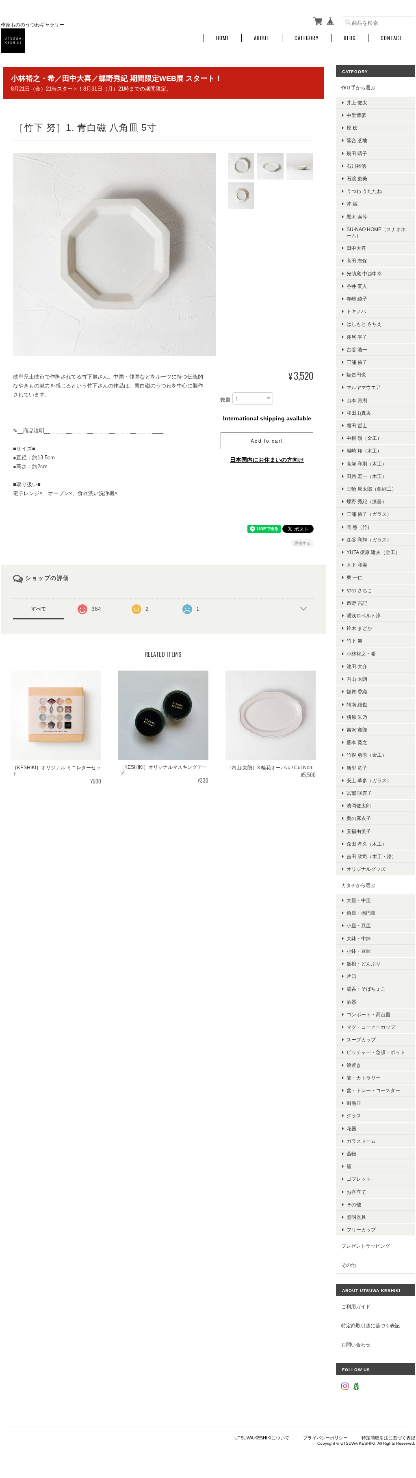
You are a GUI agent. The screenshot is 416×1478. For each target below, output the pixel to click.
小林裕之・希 (361, 653)
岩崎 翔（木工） (364, 450)
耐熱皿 (354, 1103)
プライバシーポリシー (325, 1437)
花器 (351, 1128)
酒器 (351, 1001)
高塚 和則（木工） (367, 463)
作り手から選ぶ (358, 87)
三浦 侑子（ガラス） (369, 514)
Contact (392, 38)
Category (307, 38)
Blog (350, 38)
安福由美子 (359, 831)
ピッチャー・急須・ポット (376, 1052)
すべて (38, 609)
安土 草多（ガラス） (369, 780)
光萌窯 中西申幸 (364, 273)
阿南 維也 (357, 704)
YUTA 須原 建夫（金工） (373, 552)
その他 (354, 1204)
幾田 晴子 (357, 153)
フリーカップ (361, 1229)
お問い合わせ (355, 1344)
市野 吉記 (357, 603)
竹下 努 (354, 640)
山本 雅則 (357, 400)
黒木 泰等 (357, 216)
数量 (225, 400)
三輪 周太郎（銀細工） (371, 488)
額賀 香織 (357, 691)
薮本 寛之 (357, 742)
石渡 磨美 (357, 178)
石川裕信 (356, 166)
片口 (351, 976)
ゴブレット (359, 1179)
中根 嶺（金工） (364, 438)
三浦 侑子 (357, 362)
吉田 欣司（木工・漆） (371, 856)
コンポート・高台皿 (368, 1014)
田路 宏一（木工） (367, 476)
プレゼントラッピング (365, 1246)
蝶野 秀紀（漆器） (367, 501)
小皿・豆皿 (359, 925)
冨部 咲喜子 (359, 793)
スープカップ (361, 1039)
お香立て (356, 1192)
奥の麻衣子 (359, 818)
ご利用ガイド (355, 1306)
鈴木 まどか (359, 628)
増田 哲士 (357, 425)
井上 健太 (357, 102)
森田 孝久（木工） (367, 843)
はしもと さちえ (364, 324)
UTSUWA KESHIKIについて (261, 1437)
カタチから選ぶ (358, 885)
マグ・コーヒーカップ (371, 1027)
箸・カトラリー (364, 1077)
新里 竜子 (357, 767)
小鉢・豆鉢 (359, 951)
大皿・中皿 (359, 900)
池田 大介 (357, 666)
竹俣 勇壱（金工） (367, 754)
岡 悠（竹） (359, 527)
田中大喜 (356, 248)
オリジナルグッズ (366, 869)
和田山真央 (359, 412)
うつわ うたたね (364, 191)
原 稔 (352, 127)
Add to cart (267, 440)
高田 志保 (357, 260)
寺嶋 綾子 (357, 298)
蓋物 (351, 1153)
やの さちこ (359, 590)
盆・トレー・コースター (373, 1090)
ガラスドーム (361, 1141)
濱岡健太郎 (359, 805)
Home (222, 38)
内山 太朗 (357, 679)
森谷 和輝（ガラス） (369, 539)
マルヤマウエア (364, 387)
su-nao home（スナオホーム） (376, 232)
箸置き (354, 1065)
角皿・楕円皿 (361, 912)
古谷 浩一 (357, 349)
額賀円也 (356, 374)
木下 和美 (357, 564)
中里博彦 (356, 115)
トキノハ (356, 311)
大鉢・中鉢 (359, 938)
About (262, 38)
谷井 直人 (357, 286)
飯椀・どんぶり (364, 963)
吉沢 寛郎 (357, 729)
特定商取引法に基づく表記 (370, 1325)
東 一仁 (354, 577)
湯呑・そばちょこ (366, 988)
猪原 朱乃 (357, 717)
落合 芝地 (357, 140)
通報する (302, 543)
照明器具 (356, 1217)
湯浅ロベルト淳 (364, 615)
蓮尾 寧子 (357, 337)
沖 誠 (352, 203)
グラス (354, 1115)
